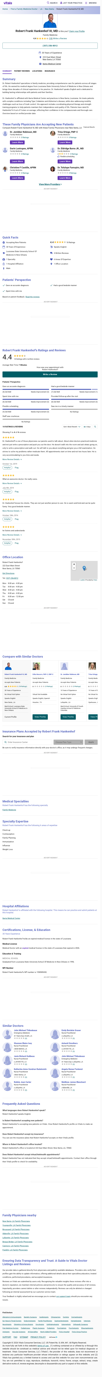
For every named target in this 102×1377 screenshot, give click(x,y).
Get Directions (8, 573)
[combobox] (27, 742)
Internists (87, 1321)
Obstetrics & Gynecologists (23, 1324)
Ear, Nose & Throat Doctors (11, 1321)
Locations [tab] (37, 71)
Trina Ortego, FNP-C (68, 132)
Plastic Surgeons (39, 1328)
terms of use (43, 1346)
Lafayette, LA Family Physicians (15, 1238)
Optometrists (66, 1324)
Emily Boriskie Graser (71, 1030)
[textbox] (27, 742)
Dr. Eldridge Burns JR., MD (71, 148)
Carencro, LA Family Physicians (15, 1246)
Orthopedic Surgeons (80, 1324)
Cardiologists (44, 1317)
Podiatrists (51, 1328)
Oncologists (40, 1324)
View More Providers (49, 184)
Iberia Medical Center (52, 64)
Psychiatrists (61, 1328)
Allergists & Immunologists (11, 1317)
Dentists (66, 1317)
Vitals (95, 580)
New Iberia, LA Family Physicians (16, 1221)
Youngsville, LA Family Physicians (16, 1225)
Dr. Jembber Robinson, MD (23, 132)
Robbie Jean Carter (22, 1082)
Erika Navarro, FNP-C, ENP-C (43, 674)
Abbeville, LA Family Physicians (15, 1233)
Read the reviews (33, 297)
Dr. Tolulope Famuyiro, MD (71, 167)
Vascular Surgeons (18, 1332)
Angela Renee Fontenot (72, 1069)
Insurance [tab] (50, 71)
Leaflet (82, 580)
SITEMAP (24, 1337)
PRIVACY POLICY (38, 1337)
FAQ (15, 1337)
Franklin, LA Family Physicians (15, 1250)
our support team (63, 1296)
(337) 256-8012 (12, 578)
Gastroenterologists (61, 1321)
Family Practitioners (45, 1321)
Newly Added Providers (48, 1332)
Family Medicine (9, 810)
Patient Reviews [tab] (22, 71)
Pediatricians (25, 1328)
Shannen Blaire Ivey (23, 1043)
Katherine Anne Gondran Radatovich (30, 1069)
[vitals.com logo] (8, 3)
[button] (84, 568)
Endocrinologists (30, 1321)
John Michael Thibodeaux (25, 1030)
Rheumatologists (87, 1328)
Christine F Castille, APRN (23, 167)
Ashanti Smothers (70, 1043)
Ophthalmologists (53, 1324)
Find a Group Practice (79, 1332)
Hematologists (76, 1321)
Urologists (6, 1332)
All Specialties (33, 1332)
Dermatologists (76, 1317)
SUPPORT (6, 1337)
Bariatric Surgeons (30, 1317)
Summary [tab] (7, 71)
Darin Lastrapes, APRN (21, 148)
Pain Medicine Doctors (10, 1328)
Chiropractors (55, 1317)
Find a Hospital (64, 1332)
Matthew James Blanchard (74, 1082)
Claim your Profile (77, 31)
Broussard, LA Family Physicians (15, 1229)
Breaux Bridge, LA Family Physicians (17, 1242)
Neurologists (6, 1324)
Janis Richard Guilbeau (24, 1056)
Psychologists (74, 1328)
